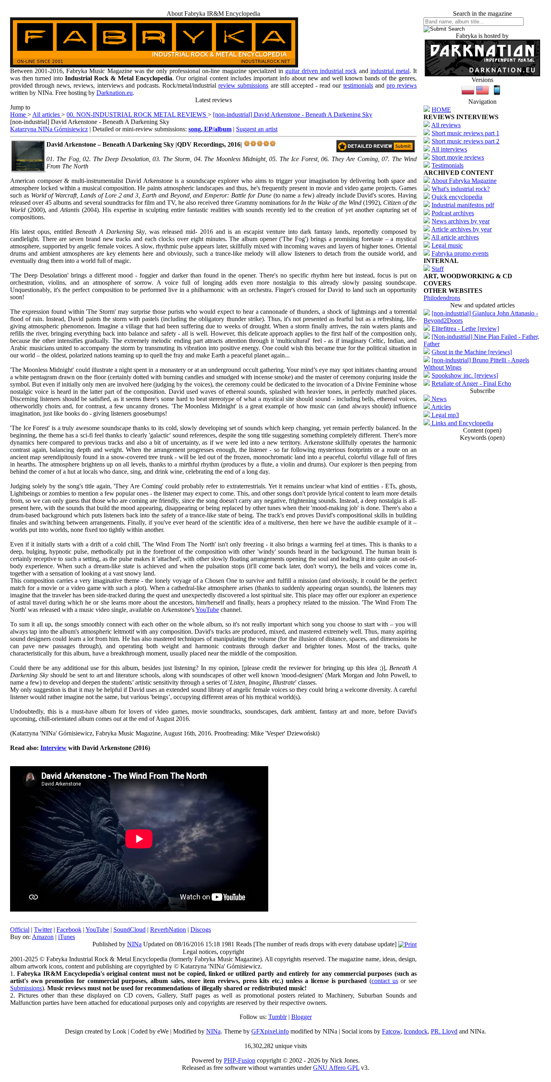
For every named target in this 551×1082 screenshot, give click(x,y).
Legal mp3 (444, 415)
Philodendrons (442, 297)
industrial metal (389, 70)
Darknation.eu (114, 92)
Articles (440, 406)
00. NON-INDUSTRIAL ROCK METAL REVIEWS (137, 114)
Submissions (26, 988)
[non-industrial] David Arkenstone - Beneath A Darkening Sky (292, 114)
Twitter (43, 929)
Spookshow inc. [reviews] (465, 375)
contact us (385, 980)
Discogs (200, 929)
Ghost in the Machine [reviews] (472, 352)
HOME (441, 109)
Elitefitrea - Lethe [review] (465, 328)
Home (18, 114)
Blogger (301, 1016)
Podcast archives (453, 213)
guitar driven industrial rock (321, 70)
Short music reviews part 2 (465, 141)
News (438, 398)
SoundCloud (129, 929)
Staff (438, 268)
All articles (46, 114)
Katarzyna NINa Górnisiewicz (49, 129)
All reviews (446, 125)
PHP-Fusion (239, 1060)
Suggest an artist (257, 129)
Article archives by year (461, 229)
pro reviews (401, 85)
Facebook (68, 929)
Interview (53, 747)
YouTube (207, 609)
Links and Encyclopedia (461, 423)
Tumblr (277, 1016)
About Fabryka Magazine (464, 180)
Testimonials (447, 165)
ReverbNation (168, 929)
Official (19, 929)
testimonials (358, 85)
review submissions (243, 85)
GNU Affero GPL (336, 1067)
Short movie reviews (458, 157)
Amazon (43, 936)
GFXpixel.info (270, 1031)
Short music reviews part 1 (465, 133)
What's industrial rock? (461, 188)
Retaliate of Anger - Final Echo (471, 383)
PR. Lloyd (444, 1031)
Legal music (447, 245)
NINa (134, 944)
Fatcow (391, 1031)
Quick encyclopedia (457, 196)
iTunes (66, 936)
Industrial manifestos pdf (463, 205)
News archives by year (461, 221)
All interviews (449, 149)
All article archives (455, 237)
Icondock (416, 1031)
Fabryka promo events (460, 253)
